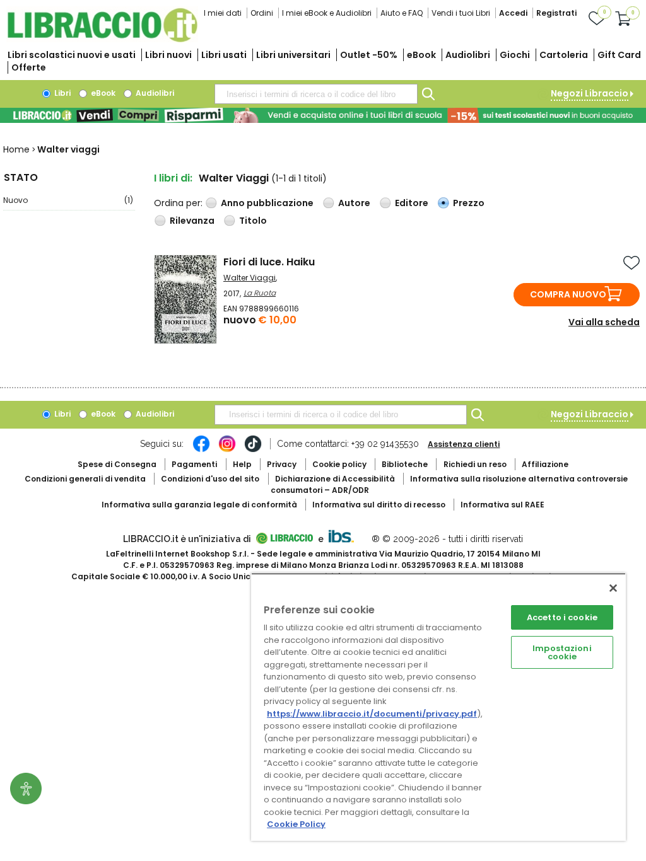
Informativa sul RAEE (502, 504)
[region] (438, 707)
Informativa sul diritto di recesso (378, 504)
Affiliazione (545, 464)
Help (242, 464)
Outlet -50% (368, 55)
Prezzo (468, 203)
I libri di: (173, 178)
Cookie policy (339, 464)
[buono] (323, 115)
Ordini (261, 13)
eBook (421, 55)
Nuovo (68, 200)
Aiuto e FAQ (401, 13)
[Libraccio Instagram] (227, 450)
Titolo (253, 220)
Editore (411, 203)
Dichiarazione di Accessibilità (335, 478)
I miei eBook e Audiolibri (327, 13)
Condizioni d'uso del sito (210, 478)
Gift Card (619, 55)
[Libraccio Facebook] (201, 450)
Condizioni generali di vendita (85, 478)
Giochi (515, 55)
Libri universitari (293, 55)
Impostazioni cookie (562, 652)
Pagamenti (194, 464)
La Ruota (260, 292)
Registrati (556, 13)
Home (16, 149)
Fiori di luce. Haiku (269, 262)
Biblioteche (405, 464)
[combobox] (316, 94)
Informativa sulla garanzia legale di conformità (199, 504)
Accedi (513, 13)
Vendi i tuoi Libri (461, 13)
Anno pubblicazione (267, 203)
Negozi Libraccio (589, 93)
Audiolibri (467, 55)
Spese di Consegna (117, 464)
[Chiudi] (613, 588)
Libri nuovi (168, 55)
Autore (354, 203)
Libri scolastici (72, 55)
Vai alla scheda (604, 322)
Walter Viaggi (249, 277)
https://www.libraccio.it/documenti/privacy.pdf (372, 714)
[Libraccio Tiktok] (253, 450)
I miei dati (223, 13)
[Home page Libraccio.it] (102, 39)
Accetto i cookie (562, 617)
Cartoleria (563, 55)
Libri (61, 93)
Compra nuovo (568, 294)
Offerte (28, 67)
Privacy (282, 464)
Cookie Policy (296, 824)
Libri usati (224, 55)
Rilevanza (192, 220)
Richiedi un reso (475, 464)
